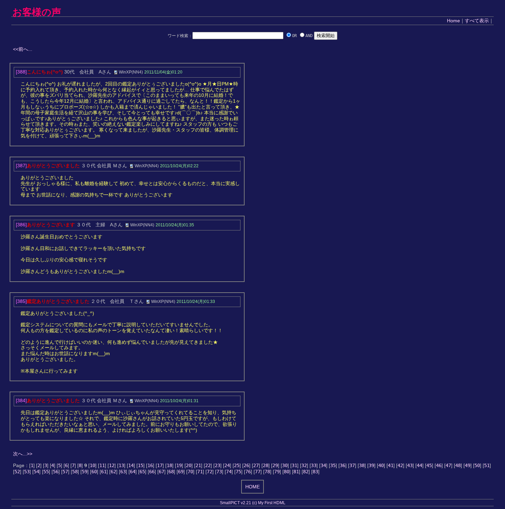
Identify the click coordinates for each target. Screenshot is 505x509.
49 (467, 465)
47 (448, 465)
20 (188, 465)
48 (458, 465)
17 (159, 465)
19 (179, 465)
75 (238, 471)
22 (208, 465)
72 (209, 471)
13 (121, 465)
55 (46, 471)
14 (131, 465)
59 (84, 471)
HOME (252, 486)
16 (150, 465)
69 (180, 471)
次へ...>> (22, 453)
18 (169, 465)
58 (75, 471)
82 (305, 471)
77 (257, 471)
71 (200, 471)
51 (487, 465)
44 (419, 465)
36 (342, 465)
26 (246, 465)
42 (400, 465)
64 (132, 471)
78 (267, 471)
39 (371, 465)
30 (285, 465)
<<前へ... (22, 49)
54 (36, 471)
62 (113, 471)
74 (229, 471)
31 (294, 465)
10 (92, 465)
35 (333, 465)
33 (313, 465)
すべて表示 (477, 20)
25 (236, 465)
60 (94, 471)
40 (381, 465)
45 (429, 465)
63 (123, 471)
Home (453, 20)
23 (217, 465)
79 (277, 471)
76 (248, 471)
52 (17, 471)
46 (438, 465)
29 (275, 465)
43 (410, 465)
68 (171, 471)
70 (190, 471)
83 (315, 471)
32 (304, 465)
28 (265, 465)
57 (65, 471)
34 (323, 465)
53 (27, 471)
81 (296, 471)
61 (103, 471)
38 (361, 465)
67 (161, 471)
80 (286, 471)
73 (219, 471)
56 (55, 471)
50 (477, 465)
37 (352, 465)
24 (227, 465)
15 (140, 465)
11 (102, 465)
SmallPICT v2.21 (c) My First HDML (252, 502)
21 (198, 465)
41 (390, 465)
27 (256, 465)
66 (152, 471)
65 (142, 471)
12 (111, 465)
